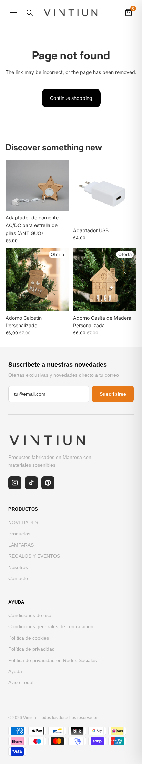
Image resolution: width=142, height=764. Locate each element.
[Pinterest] (47, 482)
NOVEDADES (23, 522)
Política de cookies (28, 638)
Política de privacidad (31, 649)
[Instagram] (14, 482)
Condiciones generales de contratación (50, 626)
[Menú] (13, 12)
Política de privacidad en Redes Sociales (52, 660)
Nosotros (18, 567)
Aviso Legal (20, 682)
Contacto (18, 578)
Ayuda (15, 671)
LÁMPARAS (21, 545)
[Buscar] (29, 12)
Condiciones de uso (29, 615)
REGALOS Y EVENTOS (34, 556)
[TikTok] (31, 482)
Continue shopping (71, 98)
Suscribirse (113, 394)
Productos (19, 533)
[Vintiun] (71, 12)
